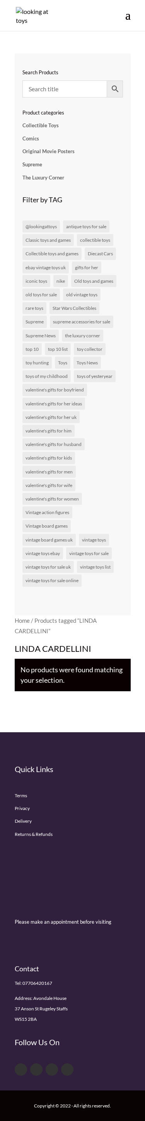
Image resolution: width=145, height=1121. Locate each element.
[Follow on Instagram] (67, 1069)
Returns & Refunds (34, 834)
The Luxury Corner (43, 177)
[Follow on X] (36, 1069)
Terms (21, 795)
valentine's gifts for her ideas (54, 404)
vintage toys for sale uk (48, 567)
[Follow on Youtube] (52, 1069)
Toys (62, 363)
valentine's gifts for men (49, 472)
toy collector (89, 349)
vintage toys (94, 540)
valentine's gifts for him (49, 431)
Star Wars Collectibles (74, 308)
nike (60, 281)
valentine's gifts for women (52, 499)
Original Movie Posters (48, 151)
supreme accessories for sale (81, 322)
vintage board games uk (49, 540)
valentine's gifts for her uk (51, 417)
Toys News (87, 363)
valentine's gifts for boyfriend (55, 390)
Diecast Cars (100, 253)
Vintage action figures (47, 512)
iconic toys (36, 281)
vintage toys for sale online (52, 580)
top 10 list (58, 349)
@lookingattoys (41, 226)
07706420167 (37, 983)
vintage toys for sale (89, 553)
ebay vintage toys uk (46, 267)
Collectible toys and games (52, 253)
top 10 (32, 349)
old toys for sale (41, 294)
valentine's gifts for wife (49, 485)
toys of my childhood (47, 376)
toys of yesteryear (95, 376)
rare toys (34, 308)
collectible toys (95, 240)
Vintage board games (47, 526)
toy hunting (37, 363)
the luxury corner (82, 335)
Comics (30, 138)
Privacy (22, 808)
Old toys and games (93, 281)
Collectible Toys (40, 125)
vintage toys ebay (43, 553)
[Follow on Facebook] (21, 1069)
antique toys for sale (86, 226)
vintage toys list (95, 567)
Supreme (32, 164)
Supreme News (41, 335)
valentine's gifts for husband (54, 444)
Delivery (23, 821)
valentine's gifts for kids (49, 458)
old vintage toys (81, 294)
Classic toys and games (48, 240)
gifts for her (86, 267)
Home (22, 620)
